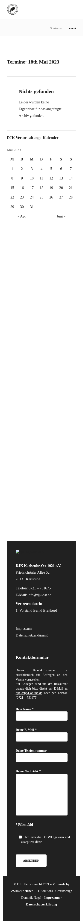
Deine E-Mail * (26, 730)
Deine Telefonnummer (31, 750)
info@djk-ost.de (39, 595)
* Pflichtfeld (24, 824)
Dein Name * (25, 709)
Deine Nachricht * (28, 771)
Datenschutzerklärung (31, 635)
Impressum (24, 628)
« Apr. (22, 216)
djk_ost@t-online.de (29, 693)
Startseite (56, 28)
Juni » (61, 216)
